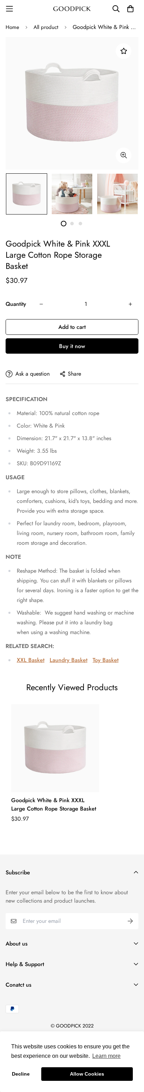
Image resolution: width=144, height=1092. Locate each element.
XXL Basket (30, 660)
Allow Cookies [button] (87, 1074)
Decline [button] (21, 1074)
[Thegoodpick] (72, 8)
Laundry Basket (68, 660)
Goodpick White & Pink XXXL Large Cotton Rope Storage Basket (53, 804)
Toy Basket (105, 660)
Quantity (16, 304)
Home (12, 27)
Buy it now (72, 346)
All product (46, 27)
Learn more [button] (106, 1056)
